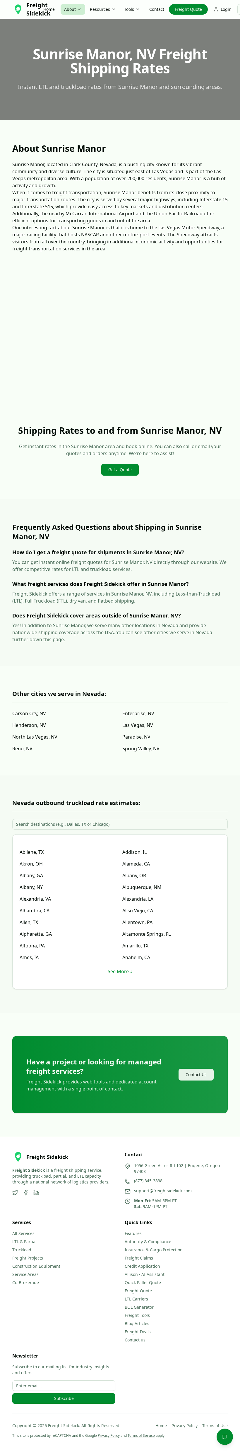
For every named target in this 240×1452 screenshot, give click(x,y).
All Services (23, 1233)
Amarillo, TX (135, 945)
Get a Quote (120, 469)
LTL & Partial (24, 1241)
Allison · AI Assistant (144, 1274)
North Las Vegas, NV (34, 737)
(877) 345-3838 (148, 1180)
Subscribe (64, 1398)
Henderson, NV (29, 725)
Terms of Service (141, 1435)
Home (49, 9)
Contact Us (196, 1074)
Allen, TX (29, 922)
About (70, 9)
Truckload (21, 1250)
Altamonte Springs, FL (146, 934)
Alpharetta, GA (36, 934)
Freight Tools (137, 1315)
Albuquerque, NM (142, 887)
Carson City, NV (29, 713)
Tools (129, 9)
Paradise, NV (136, 737)
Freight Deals (138, 1331)
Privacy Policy (185, 1425)
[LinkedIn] (36, 1192)
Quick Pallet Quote (143, 1282)
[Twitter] (15, 1192)
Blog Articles (137, 1323)
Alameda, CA (136, 864)
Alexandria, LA (137, 899)
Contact (156, 9)
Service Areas (25, 1274)
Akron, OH (31, 864)
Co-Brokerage (25, 1282)
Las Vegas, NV (137, 725)
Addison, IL (134, 852)
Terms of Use (215, 1425)
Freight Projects (27, 1258)
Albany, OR (134, 875)
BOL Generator (139, 1307)
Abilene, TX (32, 852)
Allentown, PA (137, 922)
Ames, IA (29, 957)
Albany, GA (31, 875)
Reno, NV (22, 748)
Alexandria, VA (35, 899)
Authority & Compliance (148, 1241)
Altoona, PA (32, 945)
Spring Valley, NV (141, 748)
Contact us (135, 1340)
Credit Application (142, 1266)
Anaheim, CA (136, 957)
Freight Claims (139, 1258)
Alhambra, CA (34, 910)
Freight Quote (188, 9)
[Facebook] (26, 1192)
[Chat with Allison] (225, 1437)
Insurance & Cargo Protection (154, 1250)
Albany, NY (31, 887)
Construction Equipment (36, 1266)
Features (133, 1233)
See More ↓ (120, 971)
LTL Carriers (136, 1299)
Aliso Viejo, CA (137, 910)
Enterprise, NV (138, 713)
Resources (100, 9)
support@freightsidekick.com (163, 1190)
